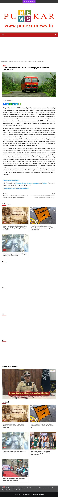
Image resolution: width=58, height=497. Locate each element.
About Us (50, 488)
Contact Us (5, 489)
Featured (35, 488)
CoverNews (34, 494)
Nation (8, 488)
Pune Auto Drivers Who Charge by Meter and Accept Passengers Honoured (14, 479)
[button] (3, 34)
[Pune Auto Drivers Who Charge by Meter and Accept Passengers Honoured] (15, 468)
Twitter (44, 183)
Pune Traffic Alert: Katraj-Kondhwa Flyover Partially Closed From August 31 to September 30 (43, 228)
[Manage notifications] (4, 487)
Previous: (15, 195)
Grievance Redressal (14, 489)
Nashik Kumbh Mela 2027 (29, 1)
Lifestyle (29, 488)
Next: (43, 195)
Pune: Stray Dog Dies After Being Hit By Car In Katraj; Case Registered (15, 255)
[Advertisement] (29, 47)
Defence (13, 488)
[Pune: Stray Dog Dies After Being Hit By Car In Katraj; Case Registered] (15, 243)
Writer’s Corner (21, 488)
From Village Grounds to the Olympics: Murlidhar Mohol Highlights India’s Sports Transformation (41, 453)
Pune (5, 65)
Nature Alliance (43, 488)
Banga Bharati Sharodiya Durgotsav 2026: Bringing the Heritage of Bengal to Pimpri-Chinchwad (15, 228)
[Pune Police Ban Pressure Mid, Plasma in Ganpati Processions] (29, 384)
